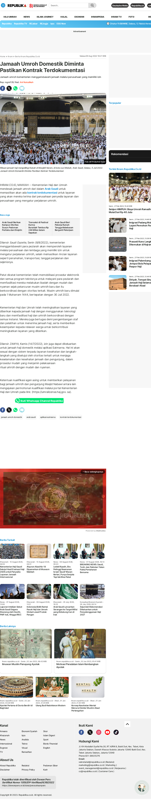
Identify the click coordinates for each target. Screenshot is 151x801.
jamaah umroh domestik (11, 417)
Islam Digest (49, 735)
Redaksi (25, 765)
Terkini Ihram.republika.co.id (125, 169)
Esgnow (4, 748)
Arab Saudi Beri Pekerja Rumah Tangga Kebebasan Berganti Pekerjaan (64, 226)
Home (2, 56)
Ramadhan (27, 752)
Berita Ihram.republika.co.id (27, 56)
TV (1, 752)
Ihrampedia (97, 17)
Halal (64, 17)
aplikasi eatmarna (47, 417)
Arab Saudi (51, 188)
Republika (7, 23)
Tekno (24, 743)
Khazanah (4, 735)
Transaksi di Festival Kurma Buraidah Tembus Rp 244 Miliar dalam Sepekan (38, 227)
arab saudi (31, 417)
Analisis (25, 739)
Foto (131, 17)
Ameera (3, 731)
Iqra (23, 735)
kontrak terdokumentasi (42, 192)
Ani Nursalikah (26, 82)
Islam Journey (45, 17)
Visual (24, 748)
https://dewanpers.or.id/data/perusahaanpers (24, 785)
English (46, 748)
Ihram (10, 56)
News (27, 17)
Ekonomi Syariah (29, 731)
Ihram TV (116, 17)
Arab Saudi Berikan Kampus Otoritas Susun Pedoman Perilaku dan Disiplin (12, 226)
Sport (45, 739)
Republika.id (138, 5)
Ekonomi (79, 17)
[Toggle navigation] (3, 5)
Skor (45, 731)
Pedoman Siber (50, 765)
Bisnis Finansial (50, 743)
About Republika (8, 765)
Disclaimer (5, 769)
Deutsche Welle (120, 5)
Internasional (6, 743)
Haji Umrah (10, 17)
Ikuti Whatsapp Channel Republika (41, 400)
